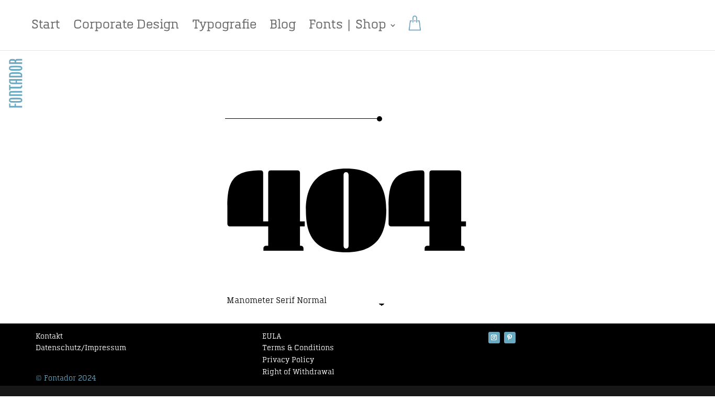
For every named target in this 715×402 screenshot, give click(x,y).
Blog (283, 26)
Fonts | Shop (347, 26)
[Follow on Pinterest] (510, 337)
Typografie (224, 26)
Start (45, 26)
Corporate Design (126, 26)
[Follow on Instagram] (494, 337)
